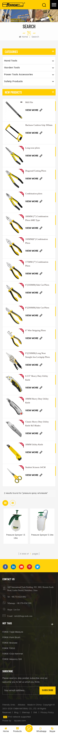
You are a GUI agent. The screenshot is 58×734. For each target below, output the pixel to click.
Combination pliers (33, 193)
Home (25, 37)
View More (31, 110)
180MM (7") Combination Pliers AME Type (36, 218)
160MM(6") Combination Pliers (36, 241)
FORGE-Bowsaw (9, 642)
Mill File (29, 102)
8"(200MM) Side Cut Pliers (37, 307)
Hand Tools (10, 61)
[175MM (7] (14, 269)
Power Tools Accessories (18, 74)
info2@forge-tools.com (23, 616)
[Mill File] (14, 110)
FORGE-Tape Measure (12, 632)
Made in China (34, 704)
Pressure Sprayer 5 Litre (42, 535)
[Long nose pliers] (14, 155)
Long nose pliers (32, 148)
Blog (16, 712)
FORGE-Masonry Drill (12, 659)
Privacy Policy (47, 712)
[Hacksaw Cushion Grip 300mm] (14, 133)
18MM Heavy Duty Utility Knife (37, 401)
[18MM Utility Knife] (14, 452)
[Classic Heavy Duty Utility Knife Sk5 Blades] (14, 429)
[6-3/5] (14, 384)
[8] (14, 315)
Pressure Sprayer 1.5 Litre (15, 536)
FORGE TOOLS (8, 648)
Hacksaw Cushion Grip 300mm (38, 125)
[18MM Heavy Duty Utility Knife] (14, 406)
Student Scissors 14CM (35, 467)
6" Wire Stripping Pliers (35, 330)
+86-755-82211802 (18, 597)
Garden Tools (12, 67)
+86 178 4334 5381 (24, 603)
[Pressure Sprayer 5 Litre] (42, 520)
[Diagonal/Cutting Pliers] (14, 178)
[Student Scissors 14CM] (14, 475)
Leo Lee (17, 610)
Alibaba (21, 704)
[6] (14, 292)
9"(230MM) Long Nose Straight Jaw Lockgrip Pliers (37, 355)
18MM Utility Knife (34, 444)
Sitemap (26, 712)
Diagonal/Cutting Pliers (35, 171)
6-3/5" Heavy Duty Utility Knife (36, 378)
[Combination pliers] (14, 201)
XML (35, 712)
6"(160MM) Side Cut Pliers (37, 285)
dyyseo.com (20, 720)
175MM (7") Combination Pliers (36, 264)
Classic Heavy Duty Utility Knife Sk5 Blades (37, 424)
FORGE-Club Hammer (12, 653)
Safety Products (13, 81)
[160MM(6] (14, 247)
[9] (14, 361)
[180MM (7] (14, 224)
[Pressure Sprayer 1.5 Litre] (15, 520)
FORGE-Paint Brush (11, 637)
